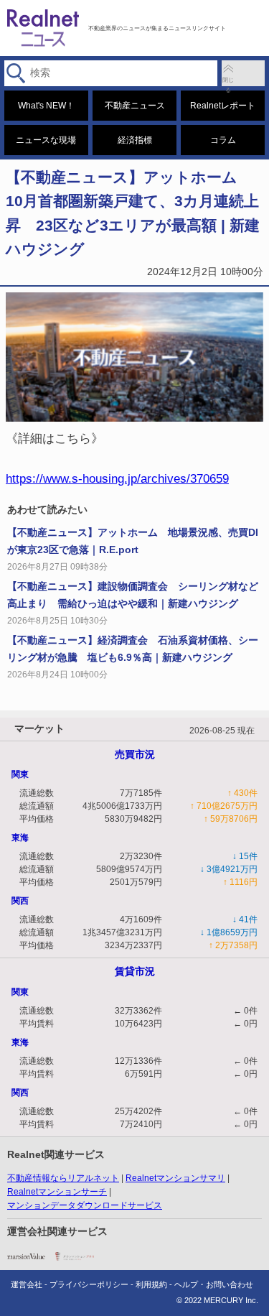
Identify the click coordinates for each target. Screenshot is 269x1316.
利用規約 (151, 1284)
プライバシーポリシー (88, 1284)
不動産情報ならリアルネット (63, 1178)
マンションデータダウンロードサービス (84, 1205)
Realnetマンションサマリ (175, 1178)
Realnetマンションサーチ (57, 1192)
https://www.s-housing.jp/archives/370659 (117, 478)
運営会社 (26, 1284)
